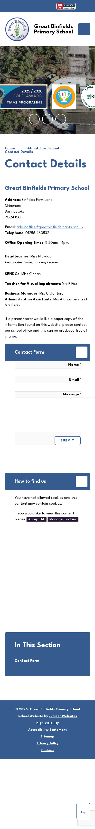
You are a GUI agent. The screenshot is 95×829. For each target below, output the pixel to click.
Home (10, 148)
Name (74, 365)
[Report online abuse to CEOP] (66, 6)
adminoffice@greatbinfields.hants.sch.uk (50, 227)
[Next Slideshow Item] (47, 119)
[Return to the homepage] (17, 29)
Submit (67, 440)
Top (83, 812)
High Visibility (47, 723)
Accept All (36, 519)
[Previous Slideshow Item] (34, 119)
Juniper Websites (63, 716)
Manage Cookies (62, 519)
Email (75, 380)
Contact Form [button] (29, 352)
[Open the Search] (85, 6)
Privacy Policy (47, 743)
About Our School (43, 148)
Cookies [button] (47, 750)
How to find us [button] (30, 481)
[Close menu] (84, 29)
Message (72, 394)
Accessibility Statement (47, 729)
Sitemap (47, 736)
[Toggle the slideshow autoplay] (60, 119)
